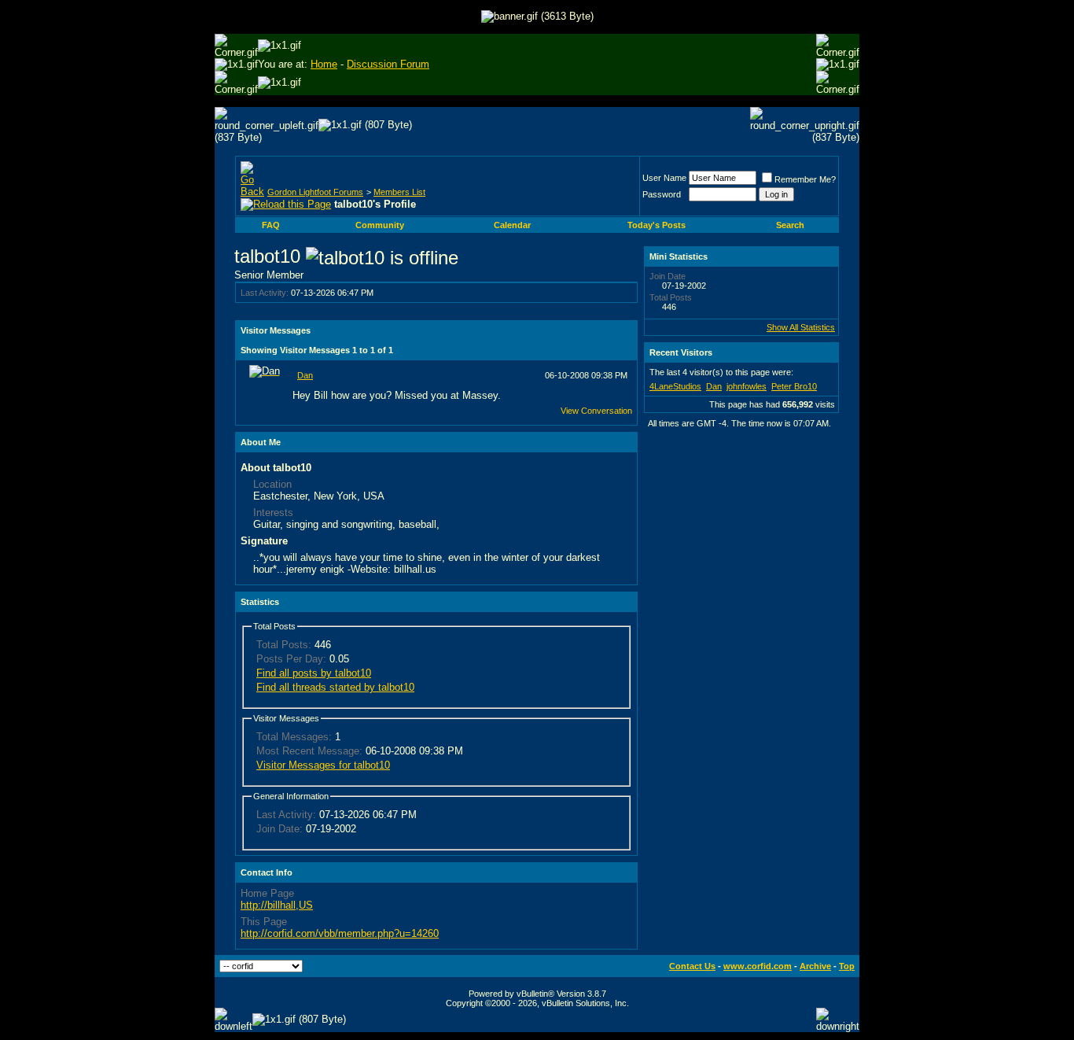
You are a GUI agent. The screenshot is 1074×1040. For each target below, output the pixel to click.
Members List (399, 192)
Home (324, 64)
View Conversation (596, 410)
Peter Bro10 (794, 386)
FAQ (271, 225)
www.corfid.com (757, 966)
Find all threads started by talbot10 (335, 687)
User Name (664, 178)
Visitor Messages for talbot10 (323, 765)
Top (847, 966)
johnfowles (746, 386)
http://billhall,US (277, 905)
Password (661, 194)
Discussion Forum (388, 64)
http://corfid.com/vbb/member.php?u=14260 (340, 933)
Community (379, 225)
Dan (305, 375)
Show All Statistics (801, 327)
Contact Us (692, 966)
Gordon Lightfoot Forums (315, 192)
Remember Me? (805, 179)
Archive (815, 966)
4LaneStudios (675, 386)
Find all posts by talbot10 (313, 673)
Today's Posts (656, 225)
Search (790, 225)
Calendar (512, 225)
